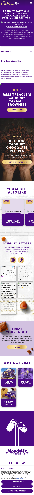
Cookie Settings (17, 481)
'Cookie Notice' (19, 478)
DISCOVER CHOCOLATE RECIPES (17, 162)
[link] (9, 377)
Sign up (17, 347)
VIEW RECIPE (17, 109)
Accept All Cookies (17, 491)
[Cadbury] (10, 3)
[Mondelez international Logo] (17, 452)
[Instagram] (17, 463)
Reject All (17, 486)
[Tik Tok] (23, 463)
